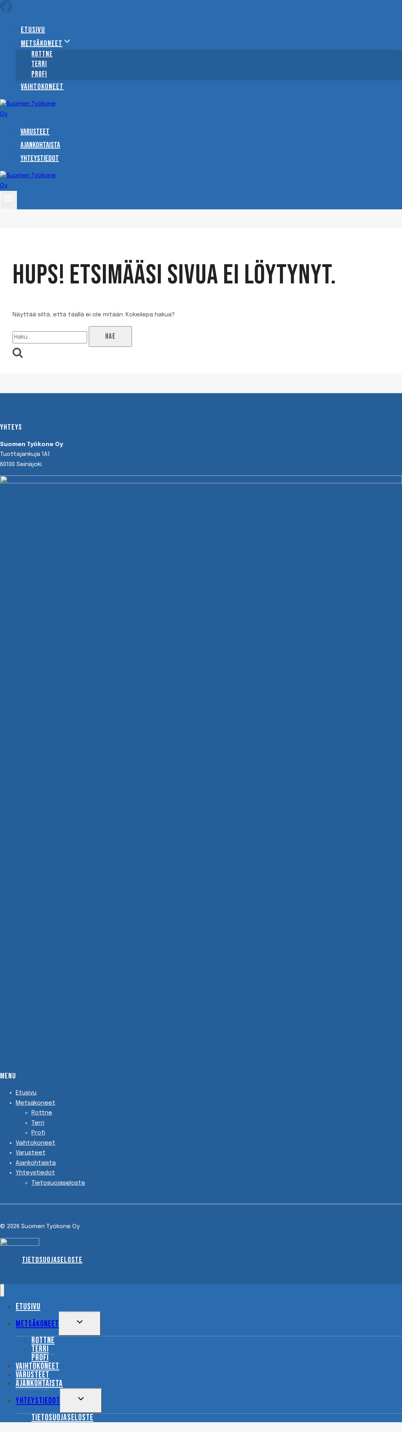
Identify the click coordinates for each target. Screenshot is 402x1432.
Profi (39, 74)
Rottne (41, 1113)
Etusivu (33, 29)
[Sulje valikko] (2, 1290)
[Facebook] (6, 11)
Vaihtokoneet (42, 86)
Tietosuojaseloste (58, 1183)
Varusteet (34, 131)
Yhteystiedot (39, 158)
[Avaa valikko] (8, 200)
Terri (37, 1123)
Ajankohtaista (40, 145)
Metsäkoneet (35, 1103)
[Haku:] (51, 337)
